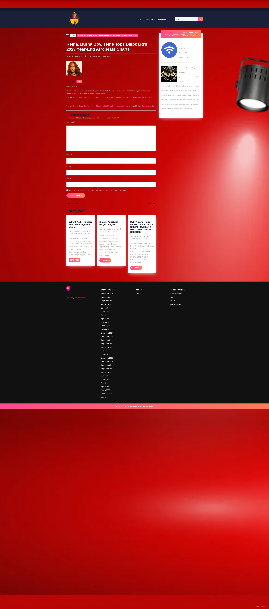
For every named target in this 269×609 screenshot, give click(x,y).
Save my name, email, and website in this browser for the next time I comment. (97, 190)
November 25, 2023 (75, 56)
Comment (70, 122)
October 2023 (106, 365)
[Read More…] (101, 93)
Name (69, 154)
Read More (75, 260)
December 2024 (107, 333)
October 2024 (106, 340)
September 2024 (107, 344)
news (73, 35)
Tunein (140, 19)
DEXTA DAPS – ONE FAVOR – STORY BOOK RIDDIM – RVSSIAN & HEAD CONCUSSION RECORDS (142, 227)
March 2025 (105, 322)
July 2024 (104, 351)
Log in (138, 294)
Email (69, 166)
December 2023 (107, 358)
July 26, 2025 (138, 236)
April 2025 (105, 319)
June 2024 (105, 354)
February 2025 (106, 326)
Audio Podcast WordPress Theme (128, 406)
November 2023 (107, 361)
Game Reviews (176, 294)
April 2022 (105, 397)
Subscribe (162, 19)
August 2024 (106, 347)
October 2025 (106, 297)
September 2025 (107, 301)
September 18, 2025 (79, 231)
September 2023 (107, 369)
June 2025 (105, 311)
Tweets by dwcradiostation (76, 298)
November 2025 (107, 294)
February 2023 (106, 394)
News (172, 301)
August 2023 (106, 372)
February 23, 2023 (109, 229)
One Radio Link (147, 106)
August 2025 (106, 304)
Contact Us (150, 19)
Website (69, 178)
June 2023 (105, 379)
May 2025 (104, 315)
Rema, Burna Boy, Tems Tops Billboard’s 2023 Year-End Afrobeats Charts (100, 98)
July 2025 (104, 308)
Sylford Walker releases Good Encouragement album (80, 224)
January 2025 (106, 329)
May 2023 (104, 383)
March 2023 (105, 390)
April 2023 (105, 386)
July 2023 (104, 376)
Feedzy (264, 607)
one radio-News (176, 304)
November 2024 (107, 336)
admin (183, 48)
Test (180, 44)
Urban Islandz (147, 98)
